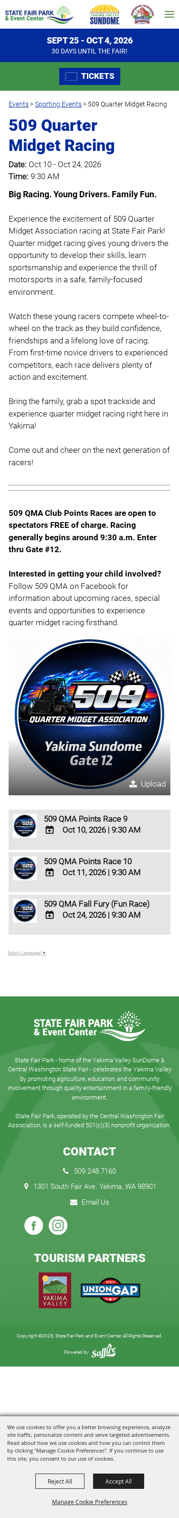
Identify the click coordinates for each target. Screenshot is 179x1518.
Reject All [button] (60, 1481)
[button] (89, 714)
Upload (153, 784)
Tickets (98, 76)
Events (19, 104)
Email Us (95, 1202)
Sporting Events (58, 104)
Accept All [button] (118, 1481)
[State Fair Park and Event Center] (39, 14)
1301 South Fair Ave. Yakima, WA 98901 (95, 1186)
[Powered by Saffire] (104, 1352)
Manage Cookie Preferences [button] (89, 1502)
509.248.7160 (95, 1171)
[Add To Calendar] (50, 829)
